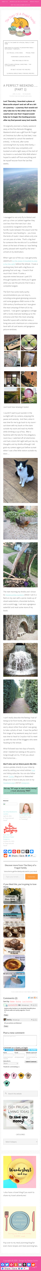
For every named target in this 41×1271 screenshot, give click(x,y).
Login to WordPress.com (21, 1050)
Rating (18, 1001)
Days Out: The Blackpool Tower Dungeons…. (8, 837)
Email (16, 1053)
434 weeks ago (25, 1005)
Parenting (35, 992)
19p (19, 1005)
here (33, 770)
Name (5, 1053)
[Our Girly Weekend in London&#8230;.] (10, 807)
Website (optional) (31, 1053)
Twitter (11, 776)
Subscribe (31, 877)
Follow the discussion (36, 998)
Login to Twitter (32, 1050)
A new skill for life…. (26, 815)
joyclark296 (12, 1005)
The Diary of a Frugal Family (20, 24)
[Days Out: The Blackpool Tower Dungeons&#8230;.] (10, 828)
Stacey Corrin (32, 1260)
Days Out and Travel (25, 992)
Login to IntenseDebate (8, 1050)
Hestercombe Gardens (14, 595)
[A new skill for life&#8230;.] (26, 808)
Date (12, 1001)
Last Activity (27, 1001)
